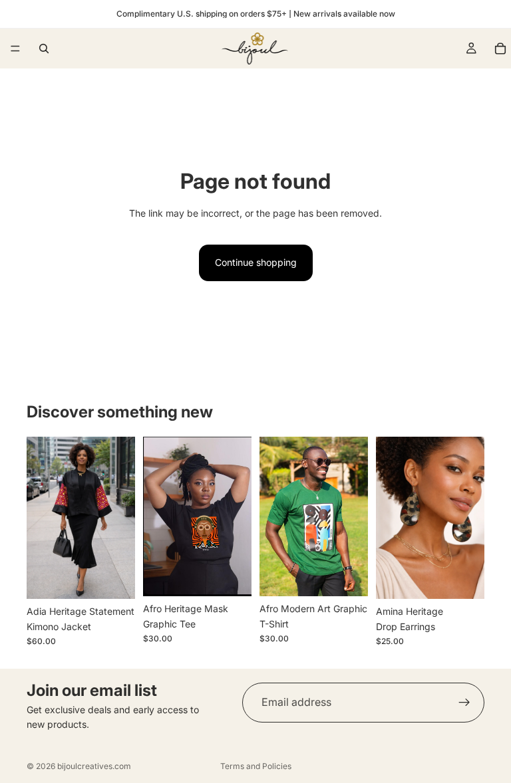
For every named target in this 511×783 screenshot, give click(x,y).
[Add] (231, 576)
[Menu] (15, 48)
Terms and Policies (255, 766)
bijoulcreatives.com (94, 766)
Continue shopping (256, 262)
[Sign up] (464, 703)
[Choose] (114, 579)
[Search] (44, 48)
